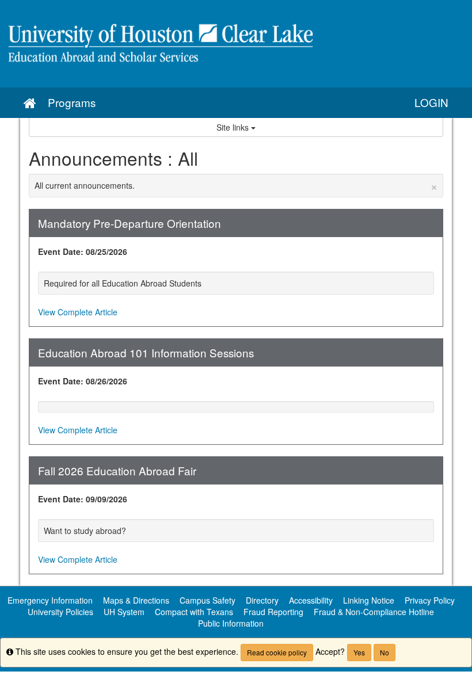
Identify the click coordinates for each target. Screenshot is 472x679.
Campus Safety (207, 600)
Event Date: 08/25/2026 (82, 251)
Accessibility (311, 600)
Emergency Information (50, 600)
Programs (72, 102)
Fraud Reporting (273, 611)
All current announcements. (236, 185)
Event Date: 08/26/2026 (82, 381)
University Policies (60, 611)
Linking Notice (368, 600)
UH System (124, 611)
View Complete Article (77, 312)
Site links (233, 127)
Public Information (231, 623)
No (384, 652)
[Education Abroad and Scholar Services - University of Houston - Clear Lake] (236, 43)
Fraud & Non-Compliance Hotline (374, 611)
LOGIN (431, 102)
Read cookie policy (277, 652)
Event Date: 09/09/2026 (82, 499)
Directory (262, 600)
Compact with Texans (194, 611)
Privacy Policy (430, 600)
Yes (359, 652)
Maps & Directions (136, 600)
